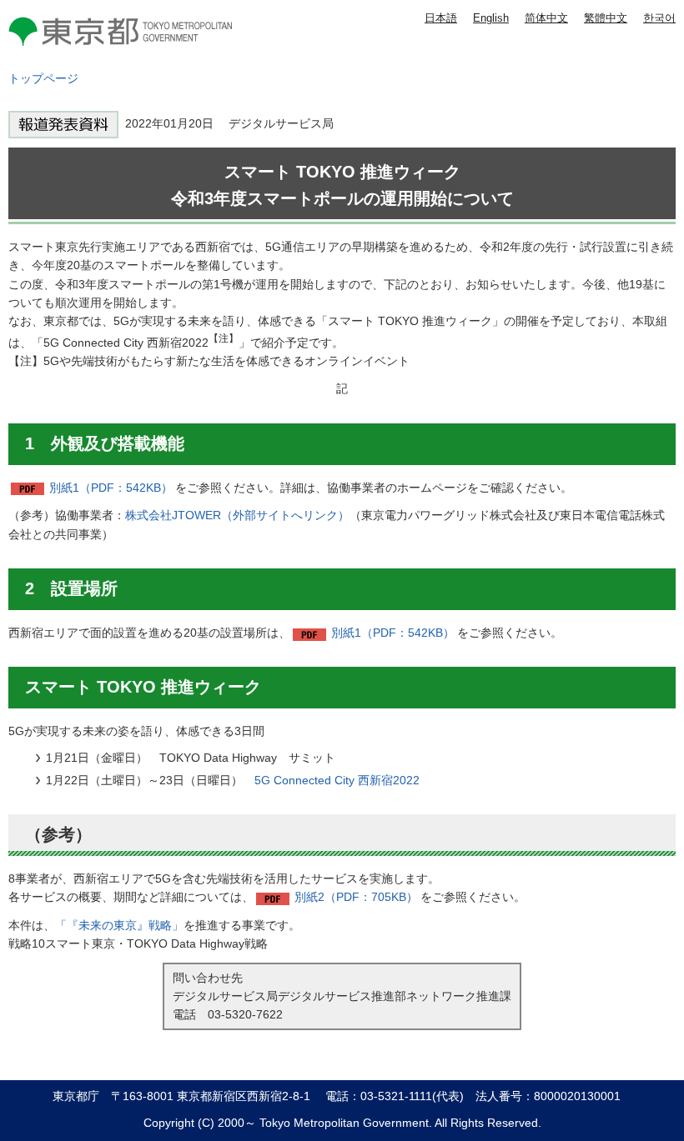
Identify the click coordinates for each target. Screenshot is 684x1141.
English (491, 18)
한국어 (659, 18)
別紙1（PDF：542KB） (111, 487)
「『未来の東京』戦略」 (119, 925)
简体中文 (546, 18)
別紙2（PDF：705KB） (356, 896)
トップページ (43, 78)
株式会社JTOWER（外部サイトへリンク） (237, 515)
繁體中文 (605, 18)
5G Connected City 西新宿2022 (337, 780)
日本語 (441, 18)
